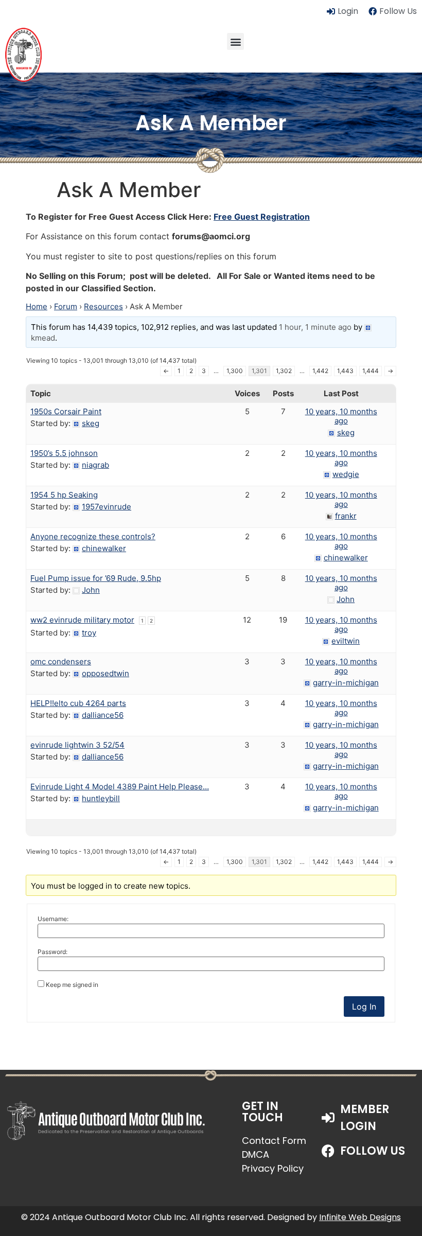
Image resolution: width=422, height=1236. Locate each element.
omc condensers (60, 661)
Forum (65, 306)
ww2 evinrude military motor (82, 620)
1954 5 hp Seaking (64, 495)
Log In (364, 1006)
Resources (103, 306)
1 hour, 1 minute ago (315, 327)
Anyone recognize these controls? (92, 536)
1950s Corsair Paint (65, 411)
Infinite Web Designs (360, 1217)
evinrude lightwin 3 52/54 (77, 745)
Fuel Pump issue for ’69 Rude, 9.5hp (95, 578)
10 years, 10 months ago (341, 416)
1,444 (370, 371)
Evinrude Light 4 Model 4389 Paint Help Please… (119, 786)
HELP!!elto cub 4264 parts (78, 703)
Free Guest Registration (262, 216)
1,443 (345, 371)
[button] (235, 41)
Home (36, 306)
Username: (53, 919)
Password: (52, 952)
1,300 (234, 371)
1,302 (284, 371)
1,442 (320, 371)
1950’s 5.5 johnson (64, 453)
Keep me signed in (72, 985)
